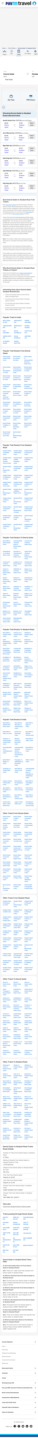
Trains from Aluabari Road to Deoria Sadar (17, 1206)
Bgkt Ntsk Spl (7, 145)
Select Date (32, 124)
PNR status (29, 212)
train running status (18, 213)
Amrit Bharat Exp (8, 133)
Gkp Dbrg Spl (7, 183)
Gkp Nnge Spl (7, 158)
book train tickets (11, 204)
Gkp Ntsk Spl (7, 171)
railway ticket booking (26, 273)
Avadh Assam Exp (9, 120)
